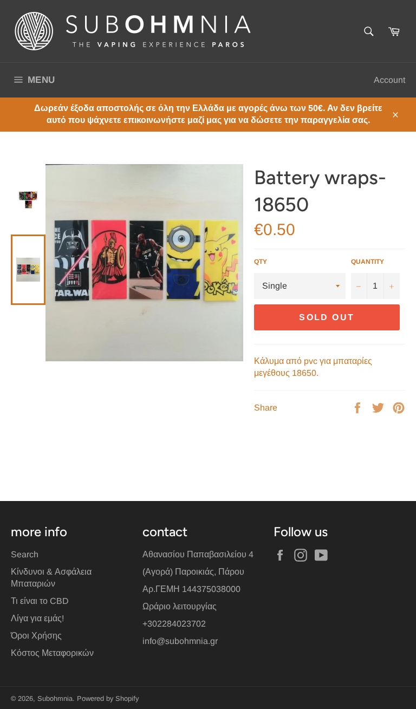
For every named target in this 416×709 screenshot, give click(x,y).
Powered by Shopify (108, 698)
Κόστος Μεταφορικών (52, 653)
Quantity (367, 261)
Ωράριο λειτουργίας (179, 606)
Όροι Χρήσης (36, 635)
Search (24, 554)
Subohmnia (55, 698)
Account (389, 79)
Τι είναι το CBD (40, 601)
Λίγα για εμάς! (37, 618)
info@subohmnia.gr (180, 641)
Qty (260, 261)
